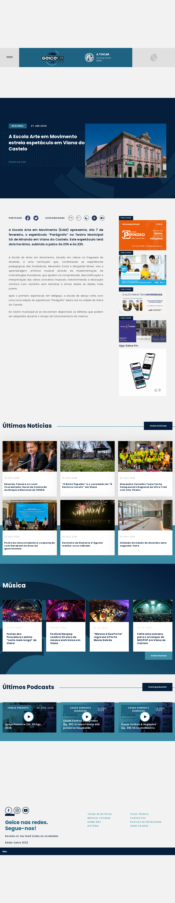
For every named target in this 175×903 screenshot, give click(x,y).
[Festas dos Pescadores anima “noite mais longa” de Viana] (22, 611)
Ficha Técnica (139, 814)
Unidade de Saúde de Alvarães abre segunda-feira (143, 544)
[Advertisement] (87, 24)
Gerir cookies (139, 825)
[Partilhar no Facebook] (27, 218)
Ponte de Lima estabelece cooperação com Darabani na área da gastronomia (29, 545)
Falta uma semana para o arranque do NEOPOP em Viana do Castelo (151, 638)
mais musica (158, 655)
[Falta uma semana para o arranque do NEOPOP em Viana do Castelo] (152, 611)
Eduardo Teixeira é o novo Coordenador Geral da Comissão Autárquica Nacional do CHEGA (25, 487)
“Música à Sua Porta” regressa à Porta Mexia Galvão (108, 637)
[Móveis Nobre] (142, 331)
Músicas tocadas (99, 818)
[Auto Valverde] (142, 302)
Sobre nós (94, 822)
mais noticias (158, 425)
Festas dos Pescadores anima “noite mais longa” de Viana (22, 638)
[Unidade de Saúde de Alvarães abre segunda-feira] (145, 515)
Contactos (138, 818)
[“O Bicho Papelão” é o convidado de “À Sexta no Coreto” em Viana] (87, 456)
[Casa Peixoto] (142, 235)
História (93, 825)
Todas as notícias (100, 814)
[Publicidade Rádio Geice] (153, 57)
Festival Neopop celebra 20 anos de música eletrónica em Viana (65, 638)
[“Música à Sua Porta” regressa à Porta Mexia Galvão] (109, 611)
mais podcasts (157, 687)
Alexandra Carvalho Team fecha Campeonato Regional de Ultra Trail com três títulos (143, 487)
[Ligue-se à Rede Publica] (142, 270)
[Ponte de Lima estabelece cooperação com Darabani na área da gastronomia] (30, 515)
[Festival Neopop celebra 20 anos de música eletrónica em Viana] (65, 611)
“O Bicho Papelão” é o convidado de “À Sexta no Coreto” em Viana (87, 485)
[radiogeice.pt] (52, 57)
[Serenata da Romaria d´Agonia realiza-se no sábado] (87, 515)
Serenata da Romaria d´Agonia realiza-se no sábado (82, 544)
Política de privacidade (145, 822)
